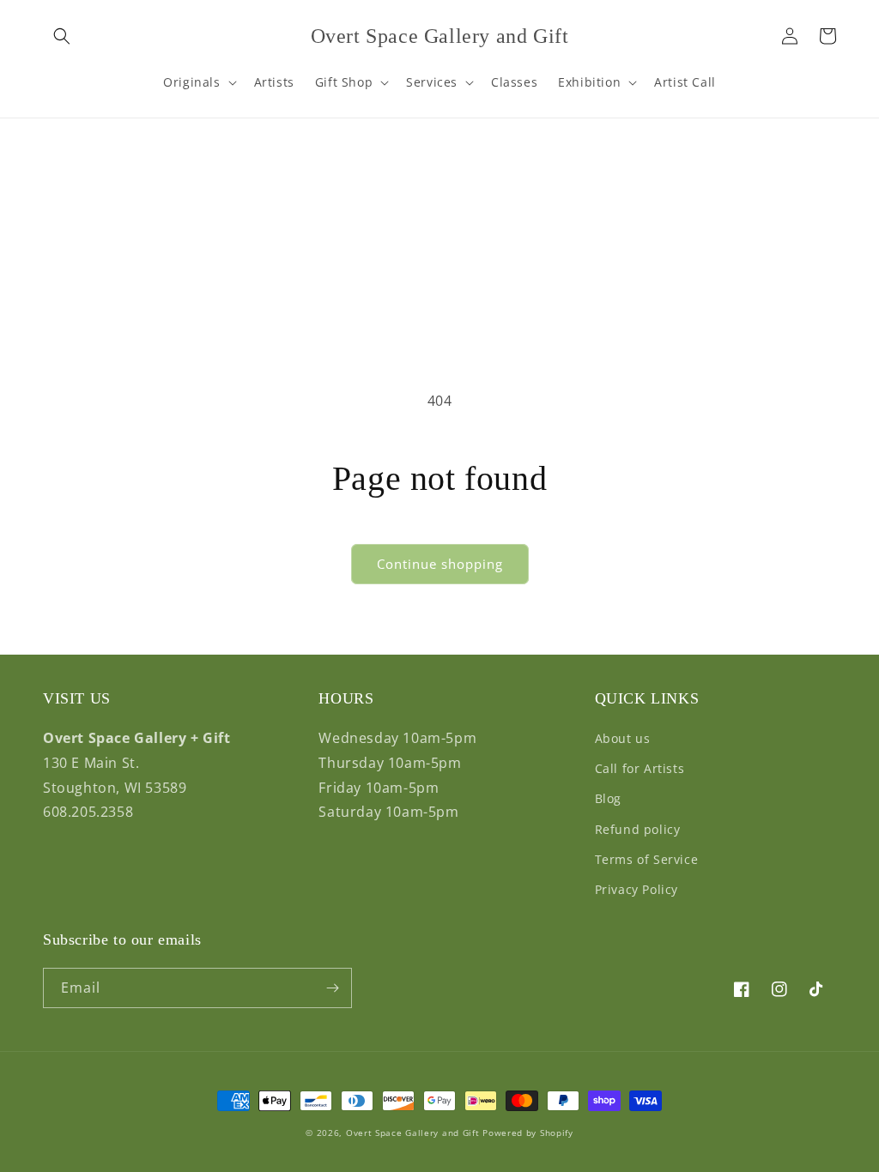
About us (623, 738)
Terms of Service (647, 859)
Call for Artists (640, 768)
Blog (608, 798)
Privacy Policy (636, 889)
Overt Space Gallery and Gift (413, 1133)
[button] (62, 36)
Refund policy (638, 829)
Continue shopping (440, 563)
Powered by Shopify (527, 1133)
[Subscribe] (332, 988)
